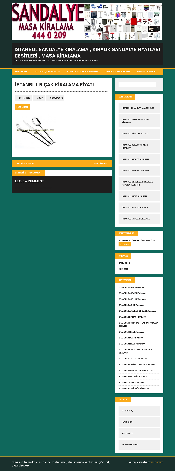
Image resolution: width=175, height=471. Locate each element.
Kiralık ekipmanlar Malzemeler (138, 108)
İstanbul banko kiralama (135, 207)
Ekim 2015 (123, 269)
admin (40, 98)
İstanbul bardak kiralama (135, 170)
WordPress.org (130, 444)
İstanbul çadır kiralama (134, 196)
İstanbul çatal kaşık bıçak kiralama (137, 311)
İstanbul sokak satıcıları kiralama (137, 370)
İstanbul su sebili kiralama (133, 376)
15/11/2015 (24, 98)
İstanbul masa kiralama (131, 337)
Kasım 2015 (124, 263)
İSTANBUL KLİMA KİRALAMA (117, 71)
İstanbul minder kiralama (135, 133)
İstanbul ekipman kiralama (136, 218)
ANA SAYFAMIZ (22, 71)
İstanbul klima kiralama (131, 332)
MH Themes (157, 462)
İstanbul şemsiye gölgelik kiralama (137, 364)
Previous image (25, 163)
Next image (100, 163)
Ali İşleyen (124, 244)
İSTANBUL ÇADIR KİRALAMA (47, 71)
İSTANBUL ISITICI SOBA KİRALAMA (82, 71)
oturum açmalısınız (45, 187)
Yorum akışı (128, 433)
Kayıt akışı (127, 422)
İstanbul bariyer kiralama (135, 159)
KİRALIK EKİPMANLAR (146, 71)
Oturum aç (127, 410)
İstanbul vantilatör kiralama (134, 388)
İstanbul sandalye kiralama (133, 358)
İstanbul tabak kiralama (131, 382)
